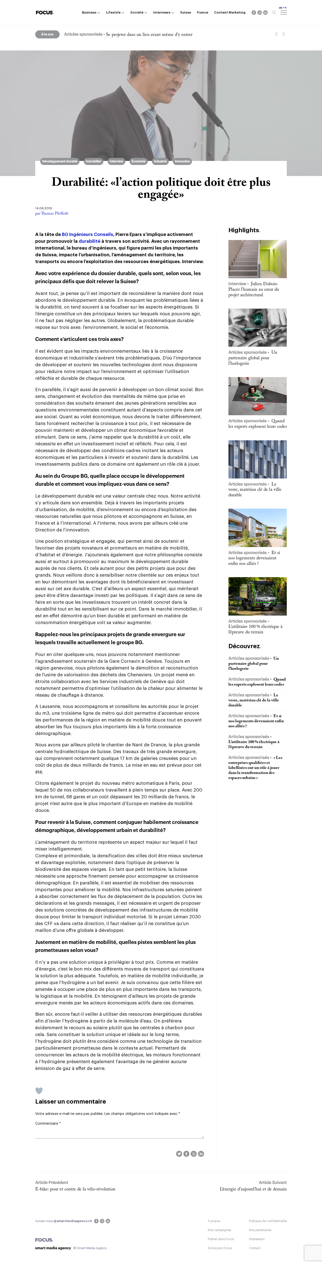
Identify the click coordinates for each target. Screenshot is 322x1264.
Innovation (182, 161)
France (202, 12)
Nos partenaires (260, 1230)
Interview (116, 161)
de (281, 8)
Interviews (161, 12)
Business (89, 12)
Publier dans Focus (221, 1239)
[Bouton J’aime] (39, 1091)
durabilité (89, 241)
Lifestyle (113, 12)
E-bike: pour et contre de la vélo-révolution (75, 1189)
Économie (139, 161)
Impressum (257, 1239)
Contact (254, 1248)
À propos (214, 1221)
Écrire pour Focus (220, 1248)
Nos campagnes (219, 1230)
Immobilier (93, 161)
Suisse (185, 12)
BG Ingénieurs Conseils (87, 234)
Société (136, 12)
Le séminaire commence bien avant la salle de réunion (156, 35)
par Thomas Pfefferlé (51, 214)
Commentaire (48, 1123)
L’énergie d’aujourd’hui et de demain (253, 1189)
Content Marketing (230, 12)
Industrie (160, 161)
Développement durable (59, 161)
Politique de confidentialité (268, 1221)
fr (286, 8)
